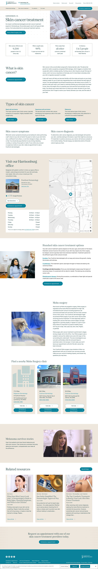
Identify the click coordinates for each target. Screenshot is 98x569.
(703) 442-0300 (70, 400)
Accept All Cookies (85, 566)
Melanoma (68, 109)
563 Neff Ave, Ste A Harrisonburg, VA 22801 (26, 183)
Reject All (75, 566)
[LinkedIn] (9, 557)
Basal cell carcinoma (12, 109)
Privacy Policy (84, 562)
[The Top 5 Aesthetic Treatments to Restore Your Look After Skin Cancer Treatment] (79, 483)
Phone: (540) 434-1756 (87, 3)
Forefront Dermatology (75, 562)
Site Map (90, 562)
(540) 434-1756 (25, 186)
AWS (86, 230)
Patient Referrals (35, 560)
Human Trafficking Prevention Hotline (27, 562)
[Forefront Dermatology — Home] (11, 3)
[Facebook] (7, 557)
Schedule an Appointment (11, 560)
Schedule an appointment (14, 79)
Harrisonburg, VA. (24, 2)
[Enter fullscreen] (90, 161)
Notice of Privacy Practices (44, 562)
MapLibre (81, 230)
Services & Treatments (25, 560)
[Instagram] (12, 557)
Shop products (78, 3)
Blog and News (45, 560)
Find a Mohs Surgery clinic (14, 32)
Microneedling (76, 494)
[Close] (95, 566)
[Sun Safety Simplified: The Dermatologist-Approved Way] (50, 483)
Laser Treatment (83, 494)
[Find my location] (90, 228)
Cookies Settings (64, 566)
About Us (15, 562)
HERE (88, 230)
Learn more (10, 119)
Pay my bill (71, 3)
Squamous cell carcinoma (42, 109)
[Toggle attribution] (91, 231)
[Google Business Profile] (14, 557)
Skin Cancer (10, 494)
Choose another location (25, 3)
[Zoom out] (90, 225)
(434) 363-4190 (18, 402)
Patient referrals (56, 3)
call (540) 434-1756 (29, 229)
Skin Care (39, 494)
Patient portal (64, 3)
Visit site (22, 406)
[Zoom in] (90, 223)
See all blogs (85, 469)
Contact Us (8, 562)
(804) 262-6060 (44, 400)
